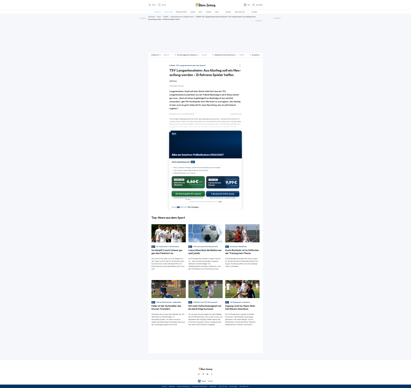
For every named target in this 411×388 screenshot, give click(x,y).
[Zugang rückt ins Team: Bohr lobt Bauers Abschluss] (242, 289)
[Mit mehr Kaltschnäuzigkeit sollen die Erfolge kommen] (205, 289)
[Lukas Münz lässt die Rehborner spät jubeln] (205, 233)
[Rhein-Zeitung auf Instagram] (207, 374)
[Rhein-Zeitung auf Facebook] (203, 374)
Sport (159, 17)
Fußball (165, 17)
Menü (153, 5)
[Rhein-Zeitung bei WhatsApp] (199, 374)
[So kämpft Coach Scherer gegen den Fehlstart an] (168, 233)
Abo (248, 5)
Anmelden (259, 5)
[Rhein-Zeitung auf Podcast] (212, 374)
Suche (164, 5)
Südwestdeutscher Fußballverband (182, 17)
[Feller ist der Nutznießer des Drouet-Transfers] (168, 289)
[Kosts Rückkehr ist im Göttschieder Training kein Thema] (242, 233)
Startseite (151, 17)
